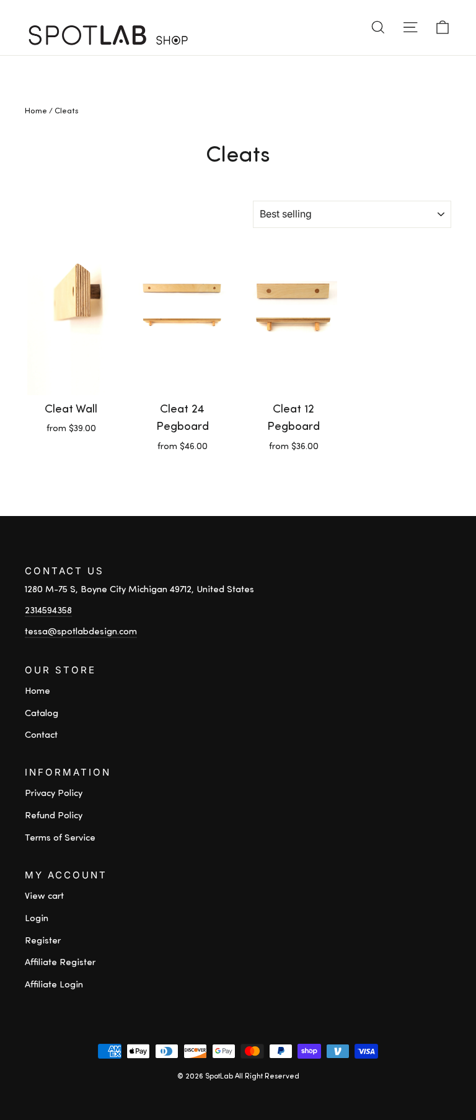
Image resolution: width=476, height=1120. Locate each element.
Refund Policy (53, 816)
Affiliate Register (60, 963)
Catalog (41, 714)
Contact (41, 735)
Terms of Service (60, 838)
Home (36, 111)
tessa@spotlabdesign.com (81, 632)
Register (43, 941)
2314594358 (48, 611)
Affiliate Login (54, 985)
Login (36, 919)
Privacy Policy (53, 793)
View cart (44, 896)
